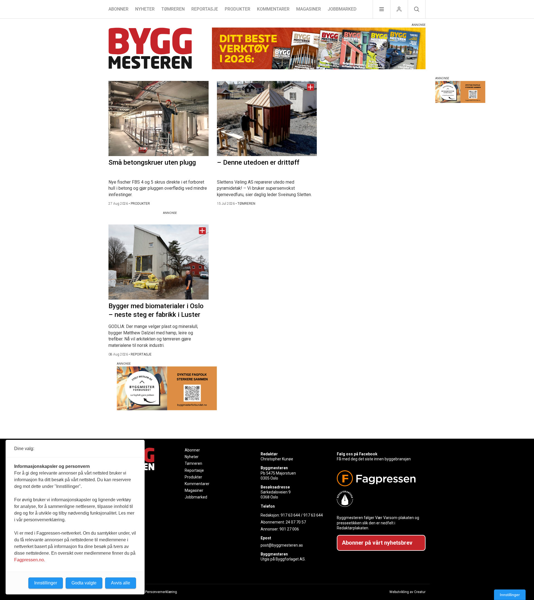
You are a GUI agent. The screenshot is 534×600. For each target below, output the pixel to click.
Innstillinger (510, 594)
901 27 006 (289, 529)
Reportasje (204, 9)
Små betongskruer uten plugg (152, 162)
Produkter (237, 9)
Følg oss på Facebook (357, 454)
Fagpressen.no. (29, 559)
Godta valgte (84, 583)
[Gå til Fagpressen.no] (379, 478)
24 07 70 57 (296, 522)
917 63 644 (290, 515)
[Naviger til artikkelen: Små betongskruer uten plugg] (158, 118)
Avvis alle (120, 583)
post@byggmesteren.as (282, 545)
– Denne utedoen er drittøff (258, 162)
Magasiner (308, 9)
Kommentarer (273, 9)
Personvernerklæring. (161, 592)
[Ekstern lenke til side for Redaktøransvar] (379, 499)
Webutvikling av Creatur (407, 592)
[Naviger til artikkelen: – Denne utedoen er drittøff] (267, 118)
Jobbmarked (342, 9)
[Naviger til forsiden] (150, 49)
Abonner (118, 9)
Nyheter (145, 9)
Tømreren (173, 9)
